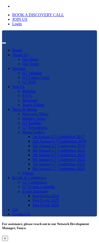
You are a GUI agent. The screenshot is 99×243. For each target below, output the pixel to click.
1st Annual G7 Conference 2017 (58, 137)
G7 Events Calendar (38, 187)
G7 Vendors (32, 73)
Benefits (29, 91)
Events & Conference (29, 177)
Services (19, 68)
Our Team (30, 64)
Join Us (18, 86)
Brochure (29, 100)
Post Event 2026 (45, 205)
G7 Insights (31, 123)
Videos (28, 173)
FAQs (27, 96)
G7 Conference (34, 182)
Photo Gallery (33, 132)
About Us (20, 55)
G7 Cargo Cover (35, 77)
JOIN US (19, 19)
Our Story (30, 59)
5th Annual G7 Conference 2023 (58, 155)
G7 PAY (29, 82)
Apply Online (33, 105)
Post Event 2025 (45, 200)
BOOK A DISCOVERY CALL (38, 15)
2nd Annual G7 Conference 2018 (59, 141)
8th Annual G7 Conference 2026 (58, 168)
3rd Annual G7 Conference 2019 (58, 146)
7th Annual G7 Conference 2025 (58, 164)
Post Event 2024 (45, 196)
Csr (15, 209)
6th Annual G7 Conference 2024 (58, 159)
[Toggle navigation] (4, 43)
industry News (34, 118)
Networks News (35, 114)
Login (17, 24)
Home (17, 50)
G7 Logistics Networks (33, 222)
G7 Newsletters (34, 127)
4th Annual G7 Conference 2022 (58, 150)
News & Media (24, 109)
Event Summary (35, 191)
